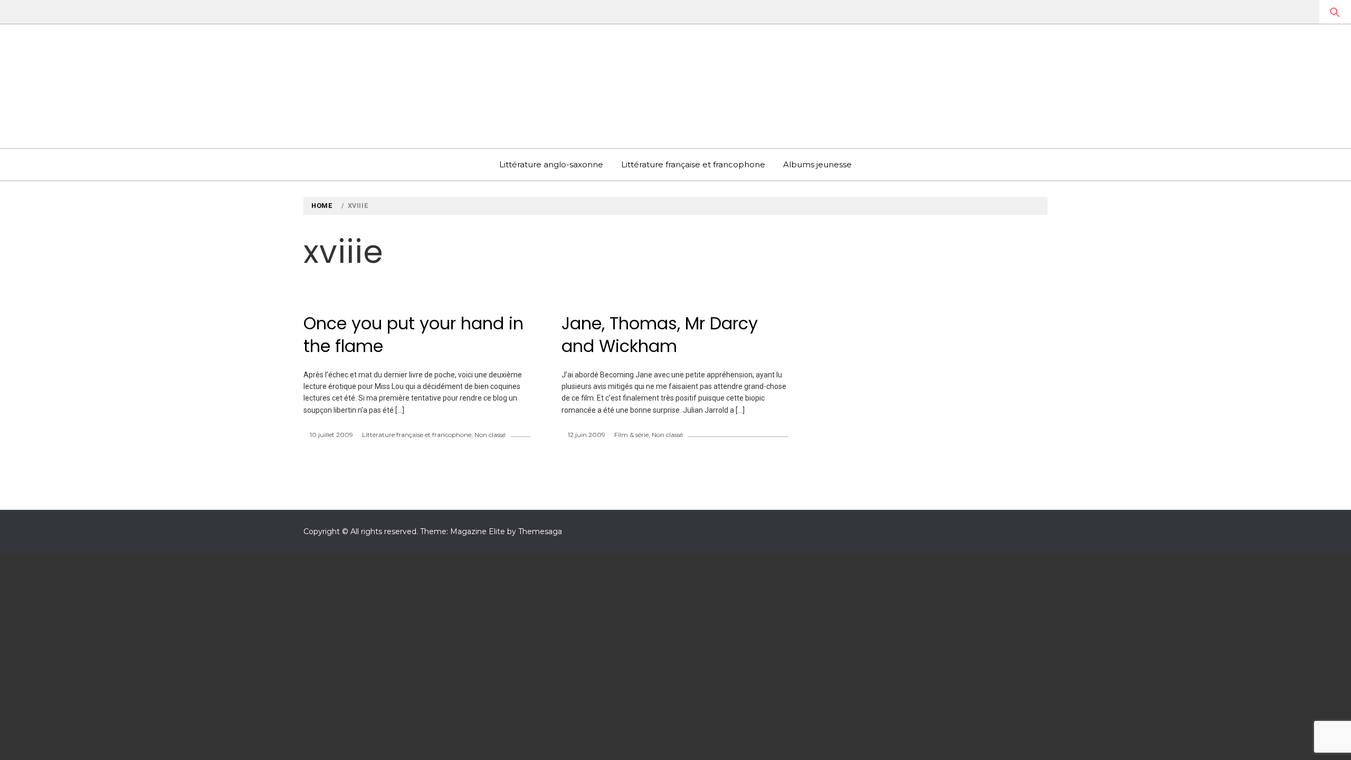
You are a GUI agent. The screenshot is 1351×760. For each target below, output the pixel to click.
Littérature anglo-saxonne (551, 164)
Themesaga (540, 531)
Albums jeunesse (817, 164)
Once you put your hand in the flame (413, 334)
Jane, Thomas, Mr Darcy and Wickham (660, 334)
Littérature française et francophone (693, 164)
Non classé (490, 435)
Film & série (631, 435)
